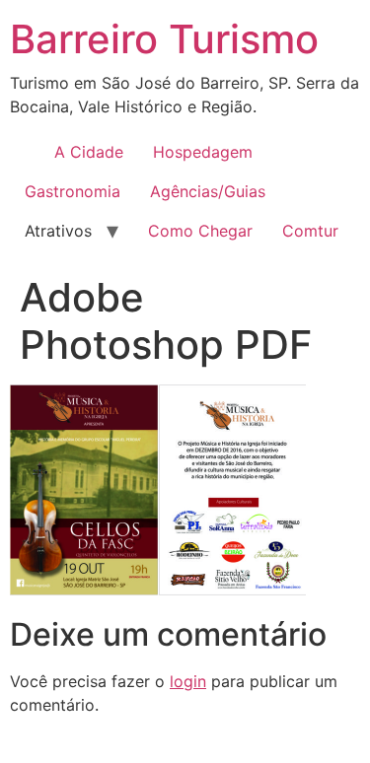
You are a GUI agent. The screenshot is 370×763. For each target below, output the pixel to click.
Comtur (310, 231)
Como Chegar (200, 231)
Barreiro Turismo (164, 39)
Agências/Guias (207, 191)
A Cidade (88, 152)
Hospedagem (203, 152)
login (188, 681)
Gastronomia (72, 191)
